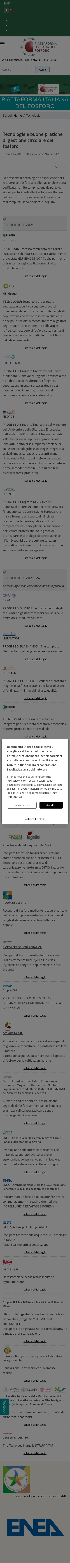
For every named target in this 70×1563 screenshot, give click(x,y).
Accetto (51, 805)
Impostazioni (22, 805)
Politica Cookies (35, 819)
